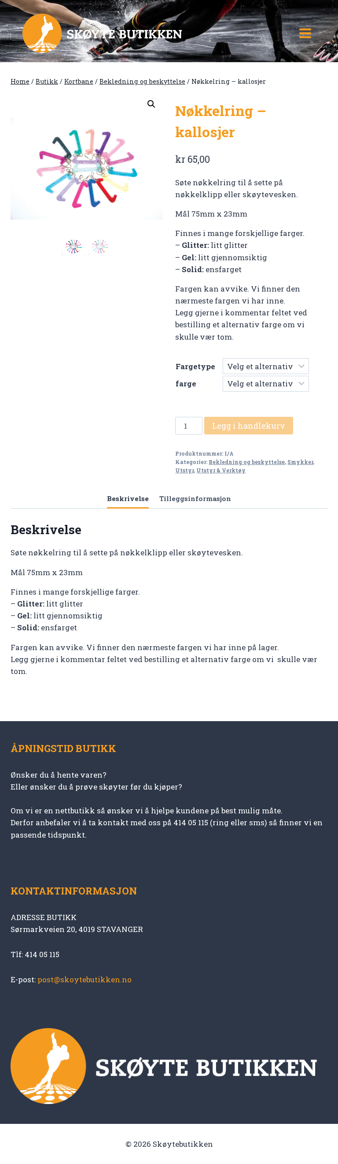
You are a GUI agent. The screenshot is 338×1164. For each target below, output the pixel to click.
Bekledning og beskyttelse (247, 462)
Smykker (300, 462)
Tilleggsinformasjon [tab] (195, 498)
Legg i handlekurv (248, 425)
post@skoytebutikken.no (84, 979)
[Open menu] (305, 33)
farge (186, 383)
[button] (151, 104)
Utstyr (184, 470)
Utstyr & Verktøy (221, 470)
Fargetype (195, 366)
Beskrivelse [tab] (128, 498)
